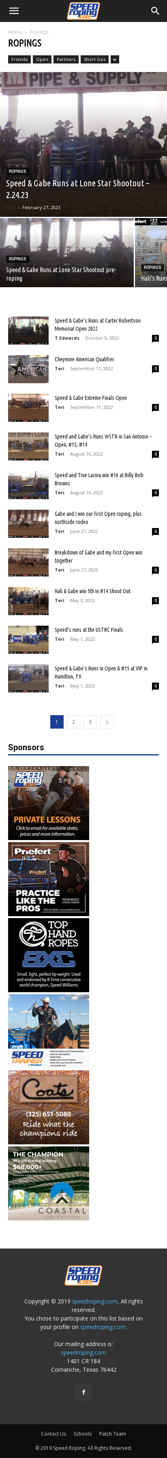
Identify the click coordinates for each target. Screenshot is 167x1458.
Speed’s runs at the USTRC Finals (89, 629)
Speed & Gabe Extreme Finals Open (91, 398)
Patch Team (112, 1433)
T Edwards (67, 338)
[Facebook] (83, 1392)
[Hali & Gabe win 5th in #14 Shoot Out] (28, 601)
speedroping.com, (95, 1301)
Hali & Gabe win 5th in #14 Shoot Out (93, 591)
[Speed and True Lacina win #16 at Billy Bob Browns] (28, 485)
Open (42, 59)
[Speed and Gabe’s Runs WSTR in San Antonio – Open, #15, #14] (28, 446)
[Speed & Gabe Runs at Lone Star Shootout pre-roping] (67, 268)
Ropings (17, 171)
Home (15, 31)
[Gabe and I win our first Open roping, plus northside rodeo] (28, 524)
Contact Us (53, 1433)
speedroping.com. (103, 1327)
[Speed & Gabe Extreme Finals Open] (28, 408)
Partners (66, 59)
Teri (12, 207)
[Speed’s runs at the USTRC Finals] (28, 640)
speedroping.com (83, 1352)
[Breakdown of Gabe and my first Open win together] (28, 562)
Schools (83, 1433)
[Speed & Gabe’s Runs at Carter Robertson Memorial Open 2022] (28, 330)
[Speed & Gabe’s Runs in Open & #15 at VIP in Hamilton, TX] (28, 678)
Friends (19, 59)
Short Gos (94, 59)
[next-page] (107, 722)
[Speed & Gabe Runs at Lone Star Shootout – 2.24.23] (83, 144)
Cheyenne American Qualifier (84, 359)
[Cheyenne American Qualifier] (28, 369)
